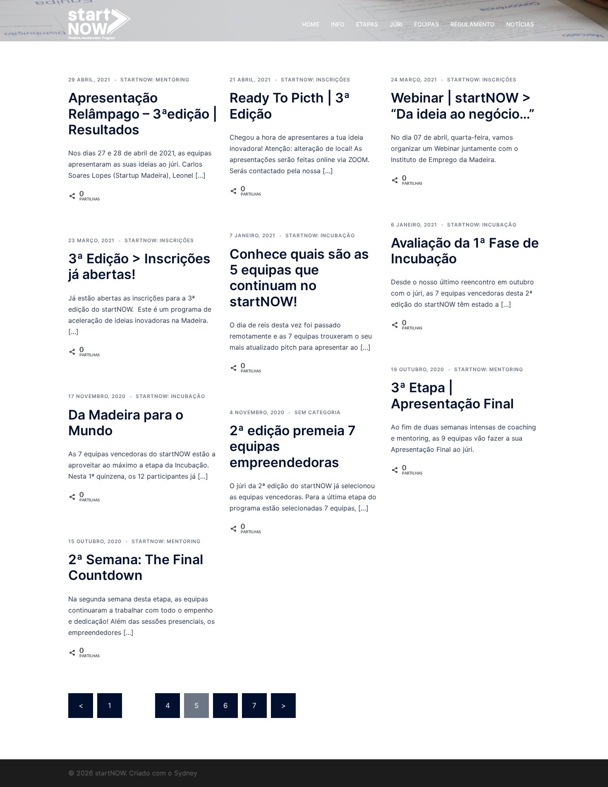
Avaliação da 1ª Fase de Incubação (465, 251)
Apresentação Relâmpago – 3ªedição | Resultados (142, 114)
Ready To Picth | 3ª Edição (290, 106)
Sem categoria (317, 412)
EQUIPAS (426, 24)
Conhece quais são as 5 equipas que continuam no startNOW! (299, 278)
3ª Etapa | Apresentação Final (452, 395)
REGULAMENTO (472, 24)
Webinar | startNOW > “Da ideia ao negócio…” (462, 106)
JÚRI (396, 24)
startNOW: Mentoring (154, 79)
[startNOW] (99, 23)
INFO (338, 24)
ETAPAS (367, 24)
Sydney (185, 773)
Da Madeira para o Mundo (125, 423)
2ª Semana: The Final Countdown (135, 567)
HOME (310, 24)
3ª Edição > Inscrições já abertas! (139, 266)
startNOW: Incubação (320, 235)
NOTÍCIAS (520, 24)
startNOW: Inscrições (315, 79)
